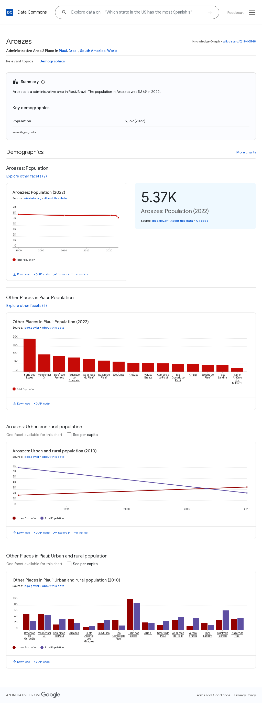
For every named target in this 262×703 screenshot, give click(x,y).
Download (23, 274)
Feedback (235, 12)
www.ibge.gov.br (24, 132)
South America (92, 50)
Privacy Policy (245, 695)
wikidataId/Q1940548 (239, 41)
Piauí (63, 50)
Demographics (52, 61)
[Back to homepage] (9, 12)
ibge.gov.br (160, 220)
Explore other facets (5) (26, 305)
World (112, 50)
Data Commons (32, 12)
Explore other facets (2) (26, 176)
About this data (55, 198)
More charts (246, 152)
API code (44, 274)
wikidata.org (32, 198)
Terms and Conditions (212, 695)
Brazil (73, 50)
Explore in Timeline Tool (73, 274)
